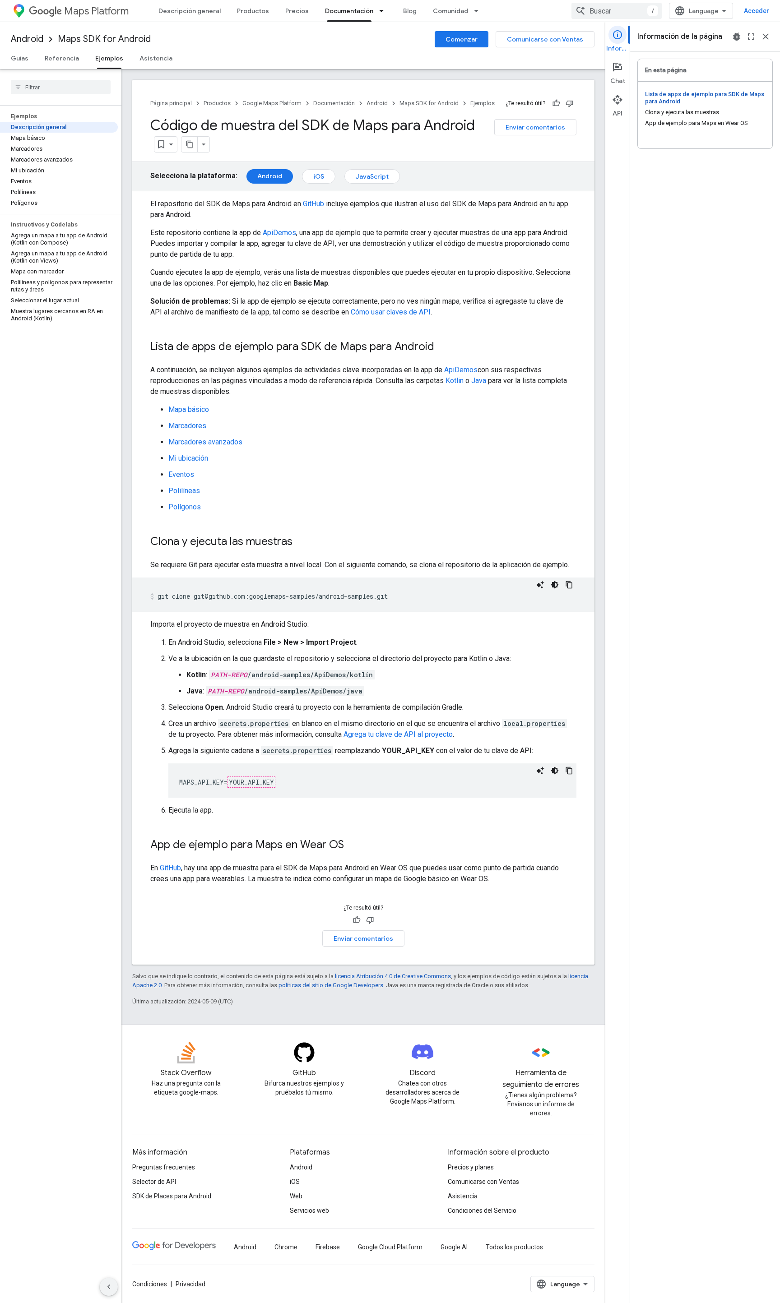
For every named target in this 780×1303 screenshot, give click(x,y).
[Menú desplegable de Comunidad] (479, 11)
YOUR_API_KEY (251, 782)
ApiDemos (279, 232)
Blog (410, 11)
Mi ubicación (188, 458)
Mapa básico (188, 409)
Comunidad (450, 11)
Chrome (285, 1247)
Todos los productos (514, 1247)
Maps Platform (96, 11)
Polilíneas (184, 490)
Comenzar (462, 39)
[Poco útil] (569, 103)
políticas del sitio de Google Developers (331, 985)
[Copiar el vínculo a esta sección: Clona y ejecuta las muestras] (301, 542)
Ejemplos (109, 58)
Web (296, 1196)
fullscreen (751, 36)
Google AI (454, 1247)
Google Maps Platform (272, 103)
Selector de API (154, 1181)
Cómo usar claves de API (391, 312)
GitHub (313, 203)
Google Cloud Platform (390, 1247)
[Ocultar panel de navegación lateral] (109, 1287)
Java (478, 380)
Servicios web (309, 1210)
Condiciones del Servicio (482, 1210)
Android (27, 39)
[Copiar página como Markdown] (189, 144)
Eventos (181, 474)
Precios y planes (471, 1167)
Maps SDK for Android (104, 39)
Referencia (62, 58)
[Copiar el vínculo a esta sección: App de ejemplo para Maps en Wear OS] (353, 845)
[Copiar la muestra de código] (569, 585)
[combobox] (616, 11)
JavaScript (372, 176)
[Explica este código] (540, 585)
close (765, 36)
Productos (253, 11)
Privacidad (190, 1284)
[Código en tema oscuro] (555, 585)
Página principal (171, 103)
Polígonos (184, 507)
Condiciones (149, 1284)
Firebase (328, 1247)
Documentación (349, 11)
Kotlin (455, 380)
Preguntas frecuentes (163, 1167)
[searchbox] (61, 87)
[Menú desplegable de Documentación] (384, 11)
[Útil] (556, 103)
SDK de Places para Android (171, 1196)
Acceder (756, 10)
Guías (19, 58)
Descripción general (189, 11)
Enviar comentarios (535, 127)
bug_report (736, 36)
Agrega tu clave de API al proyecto (398, 734)
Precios (297, 11)
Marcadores (187, 425)
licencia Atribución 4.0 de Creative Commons (393, 976)
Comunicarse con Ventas (545, 39)
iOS (318, 176)
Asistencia (155, 58)
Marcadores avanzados (205, 442)
